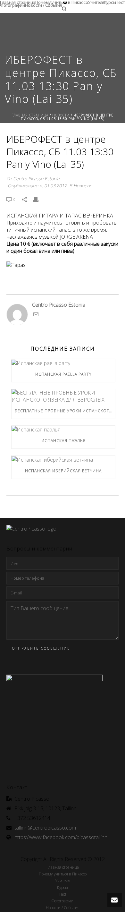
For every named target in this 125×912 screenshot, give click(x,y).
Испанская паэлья (63, 440)
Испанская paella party (63, 374)
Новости (61, 115)
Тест (120, 1)
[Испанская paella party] (63, 363)
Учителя (96, 1)
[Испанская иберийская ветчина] (63, 459)
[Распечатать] (39, 198)
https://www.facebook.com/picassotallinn (60, 837)
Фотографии (12, 4)
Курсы (110, 1)
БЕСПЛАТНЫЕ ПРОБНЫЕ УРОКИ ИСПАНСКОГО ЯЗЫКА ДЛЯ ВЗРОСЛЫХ (65, 410)
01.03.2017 (55, 186)
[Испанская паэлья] (63, 429)
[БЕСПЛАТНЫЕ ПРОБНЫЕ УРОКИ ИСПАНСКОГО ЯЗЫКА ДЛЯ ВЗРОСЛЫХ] (63, 396)
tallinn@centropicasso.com (45, 828)
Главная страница (17, 1)
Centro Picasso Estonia (36, 178)
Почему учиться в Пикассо (61, 1)
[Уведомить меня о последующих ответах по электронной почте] (35, 315)
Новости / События (43, 4)
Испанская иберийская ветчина (63, 470)
